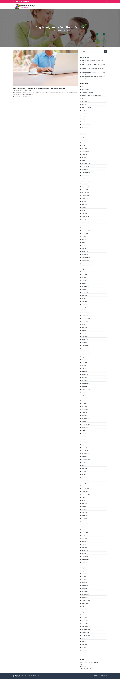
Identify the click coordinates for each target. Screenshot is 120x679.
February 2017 (85, 374)
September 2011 (86, 565)
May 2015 (84, 436)
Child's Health (85, 89)
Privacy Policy (16, 676)
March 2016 (84, 406)
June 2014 (84, 468)
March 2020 (84, 283)
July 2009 (84, 641)
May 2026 (84, 143)
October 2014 (85, 456)
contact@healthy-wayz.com (22, 1)
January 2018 (85, 342)
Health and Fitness (18, 90)
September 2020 (86, 266)
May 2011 (84, 576)
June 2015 (84, 433)
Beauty (84, 86)
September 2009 (86, 635)
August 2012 (85, 532)
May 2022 (84, 207)
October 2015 (85, 421)
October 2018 (85, 316)
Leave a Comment (26, 96)
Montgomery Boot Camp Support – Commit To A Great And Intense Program (39, 88)
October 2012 (85, 527)
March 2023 (84, 184)
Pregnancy (84, 116)
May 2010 (84, 612)
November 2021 (85, 225)
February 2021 (85, 251)
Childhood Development (88, 92)
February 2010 (85, 620)
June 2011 (84, 574)
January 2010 (85, 623)
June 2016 (84, 398)
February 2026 (85, 151)
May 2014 (84, 471)
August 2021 (85, 233)
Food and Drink (85, 101)
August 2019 (85, 292)
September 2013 (86, 494)
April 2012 (84, 544)
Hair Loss (84, 104)
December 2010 (85, 591)
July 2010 (84, 606)
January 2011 (85, 588)
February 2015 (85, 445)
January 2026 (85, 154)
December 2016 (85, 380)
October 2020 (85, 263)
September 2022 (86, 195)
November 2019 (85, 286)
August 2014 (85, 462)
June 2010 (84, 609)
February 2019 (85, 304)
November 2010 (85, 594)
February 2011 (85, 585)
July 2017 (84, 359)
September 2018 (86, 318)
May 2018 (84, 330)
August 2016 (85, 392)
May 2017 (84, 365)
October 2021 (85, 228)
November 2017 (85, 348)
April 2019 (84, 298)
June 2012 (84, 538)
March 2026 (84, 148)
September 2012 (86, 530)
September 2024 (86, 166)
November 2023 (86, 175)
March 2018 (84, 336)
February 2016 (85, 409)
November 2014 (85, 453)
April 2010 (84, 615)
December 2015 (86, 415)
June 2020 (84, 274)
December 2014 (86, 450)
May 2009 (84, 647)
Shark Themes (103, 675)
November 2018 (85, 313)
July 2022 (84, 201)
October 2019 (85, 289)
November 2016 (85, 383)
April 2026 (84, 145)
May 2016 (84, 401)
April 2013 (84, 509)
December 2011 (85, 556)
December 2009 (86, 626)
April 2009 (84, 650)
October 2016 (85, 386)
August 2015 (85, 427)
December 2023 (86, 172)
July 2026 (84, 137)
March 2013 (84, 512)
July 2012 (84, 535)
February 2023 (85, 187)
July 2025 (84, 157)
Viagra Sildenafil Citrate (86, 668)
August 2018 (85, 321)
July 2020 (84, 272)
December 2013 (85, 486)
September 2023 (86, 181)
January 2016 (85, 412)
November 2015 (85, 418)
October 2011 (85, 562)
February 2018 (85, 339)
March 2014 (84, 477)
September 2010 (86, 600)
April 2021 (84, 245)
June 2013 (84, 503)
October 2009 (85, 632)
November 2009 (86, 629)
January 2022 (85, 219)
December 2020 (86, 257)
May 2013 (84, 506)
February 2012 (85, 550)
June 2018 (84, 327)
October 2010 (85, 597)
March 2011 (84, 582)
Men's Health (85, 113)
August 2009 (85, 638)
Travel (83, 122)
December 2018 (85, 310)
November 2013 (85, 488)
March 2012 (84, 547)
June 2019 (84, 295)
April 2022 (84, 210)
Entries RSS (83, 666)
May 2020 (84, 277)
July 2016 (84, 395)
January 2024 (85, 169)
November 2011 (85, 559)
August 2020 (85, 269)
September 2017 (86, 354)
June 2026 (84, 140)
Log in (81, 664)
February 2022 (85, 216)
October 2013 (85, 491)
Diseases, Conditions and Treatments (91, 95)
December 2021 (85, 222)
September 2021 (86, 230)
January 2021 (85, 254)
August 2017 (85, 357)
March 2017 (84, 371)
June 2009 (84, 644)
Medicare (84, 110)
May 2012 (84, 541)
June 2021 (84, 239)
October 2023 (85, 178)
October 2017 (85, 351)
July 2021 (84, 236)
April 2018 (84, 333)
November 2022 (86, 192)
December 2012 (85, 521)
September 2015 (86, 424)
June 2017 (84, 362)
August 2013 (85, 497)
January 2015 (85, 447)
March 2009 (85, 653)
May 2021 (84, 242)
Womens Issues (86, 127)
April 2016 (84, 403)
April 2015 (84, 439)
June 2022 (84, 204)
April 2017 (84, 368)
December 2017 (85, 345)
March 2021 (84, 248)
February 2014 (85, 480)
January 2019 (85, 307)
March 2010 (84, 617)
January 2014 (85, 483)
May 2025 (84, 160)
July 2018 (84, 324)
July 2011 (84, 571)
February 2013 (85, 515)
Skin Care (84, 119)
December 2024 (86, 163)
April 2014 (84, 474)
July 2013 (84, 500)
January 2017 (85, 377)
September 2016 (86, 389)
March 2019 (84, 301)
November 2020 (86, 260)
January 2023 (85, 189)
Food (83, 98)
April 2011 (84, 579)
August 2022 (85, 198)
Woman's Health (86, 125)
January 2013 (85, 518)
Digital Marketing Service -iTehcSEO (89, 662)
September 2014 (86, 459)
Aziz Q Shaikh (28, 90)
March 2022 (84, 213)
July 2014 (84, 465)
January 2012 (85, 553)
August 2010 (85, 603)
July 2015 (84, 430)
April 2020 (84, 280)
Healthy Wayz (28, 5)
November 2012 (85, 524)
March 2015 (84, 442)
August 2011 (85, 568)
